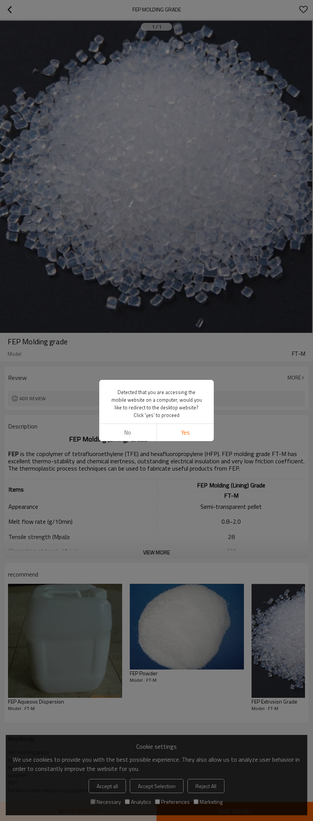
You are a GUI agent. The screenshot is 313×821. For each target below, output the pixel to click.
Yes (185, 432)
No (127, 432)
